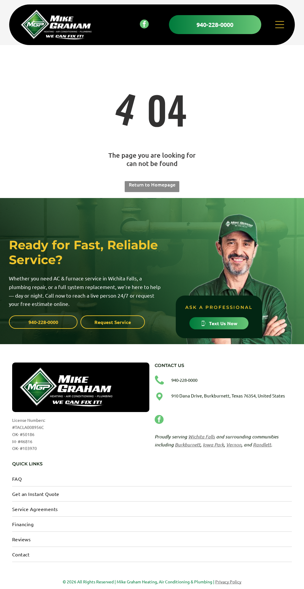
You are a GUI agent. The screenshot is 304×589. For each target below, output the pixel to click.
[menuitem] (152, 478)
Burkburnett (187, 444)
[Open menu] (279, 24)
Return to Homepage (152, 184)
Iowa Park (213, 444)
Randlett (262, 444)
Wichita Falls (201, 436)
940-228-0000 (184, 380)
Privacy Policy (228, 581)
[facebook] (144, 25)
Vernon (233, 444)
